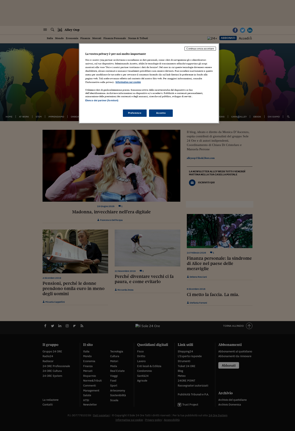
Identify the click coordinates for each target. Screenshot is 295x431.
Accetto (161, 113)
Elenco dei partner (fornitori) (101, 100)
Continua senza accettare (200, 48)
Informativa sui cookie (128, 82)
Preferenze (134, 113)
